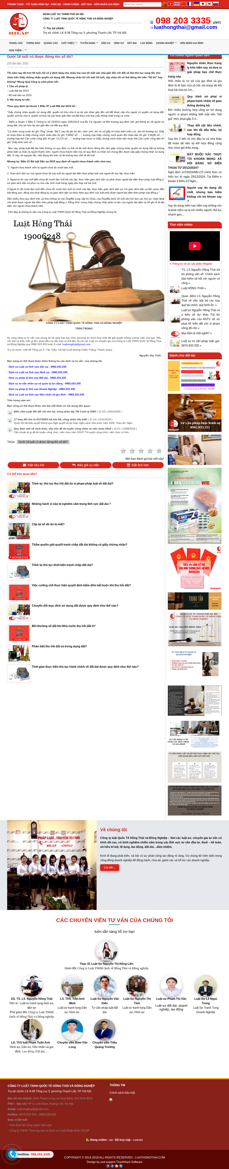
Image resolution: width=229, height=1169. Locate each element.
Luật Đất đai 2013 (60, 106)
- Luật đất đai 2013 (18, 90)
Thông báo (33, 43)
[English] (177, 4)
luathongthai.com (150, 1157)
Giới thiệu (67, 43)
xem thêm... (16, 50)
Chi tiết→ (110, 867)
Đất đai (132, 43)
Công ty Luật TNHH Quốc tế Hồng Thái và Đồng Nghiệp (73, 211)
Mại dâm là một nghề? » (196, 333)
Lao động (146, 43)
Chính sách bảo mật (122, 1092)
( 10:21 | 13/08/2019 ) (75, 428)
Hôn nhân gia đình (191, 43)
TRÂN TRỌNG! (84, 328)
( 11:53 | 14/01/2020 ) (68, 411)
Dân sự (105, 43)
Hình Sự (119, 43)
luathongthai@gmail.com (185, 27)
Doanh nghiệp (165, 43)
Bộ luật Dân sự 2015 (43, 161)
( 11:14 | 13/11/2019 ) (63, 419)
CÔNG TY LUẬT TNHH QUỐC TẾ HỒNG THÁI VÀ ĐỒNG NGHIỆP (84, 323)
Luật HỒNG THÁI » (193, 288)
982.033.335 (39, 344)
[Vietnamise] (170, 4)
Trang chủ (16, 43)
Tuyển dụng (87, 43)
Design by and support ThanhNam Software (114, 1161)
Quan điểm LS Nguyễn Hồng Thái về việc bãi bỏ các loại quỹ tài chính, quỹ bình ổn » (200, 301)
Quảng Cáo (51, 43)
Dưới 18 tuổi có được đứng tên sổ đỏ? (43, 441)
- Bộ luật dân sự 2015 (19, 95)
